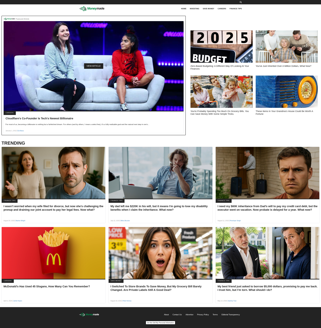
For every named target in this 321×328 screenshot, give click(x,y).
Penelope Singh (235, 221)
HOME (183, 9)
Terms (215, 314)
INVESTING (194, 9)
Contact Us (177, 314)
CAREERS (222, 9)
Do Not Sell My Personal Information (160, 323)
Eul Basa (21, 131)
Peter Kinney (127, 301)
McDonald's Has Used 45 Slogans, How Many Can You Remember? (47, 286)
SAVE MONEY (208, 9)
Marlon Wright (20, 221)
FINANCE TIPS (236, 9)
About (166, 314)
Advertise (189, 314)
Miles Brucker (125, 221)
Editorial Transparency (231, 314)
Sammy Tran (232, 301)
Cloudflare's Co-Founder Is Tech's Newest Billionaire (39, 118)
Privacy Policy (203, 314)
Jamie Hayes (17, 301)
